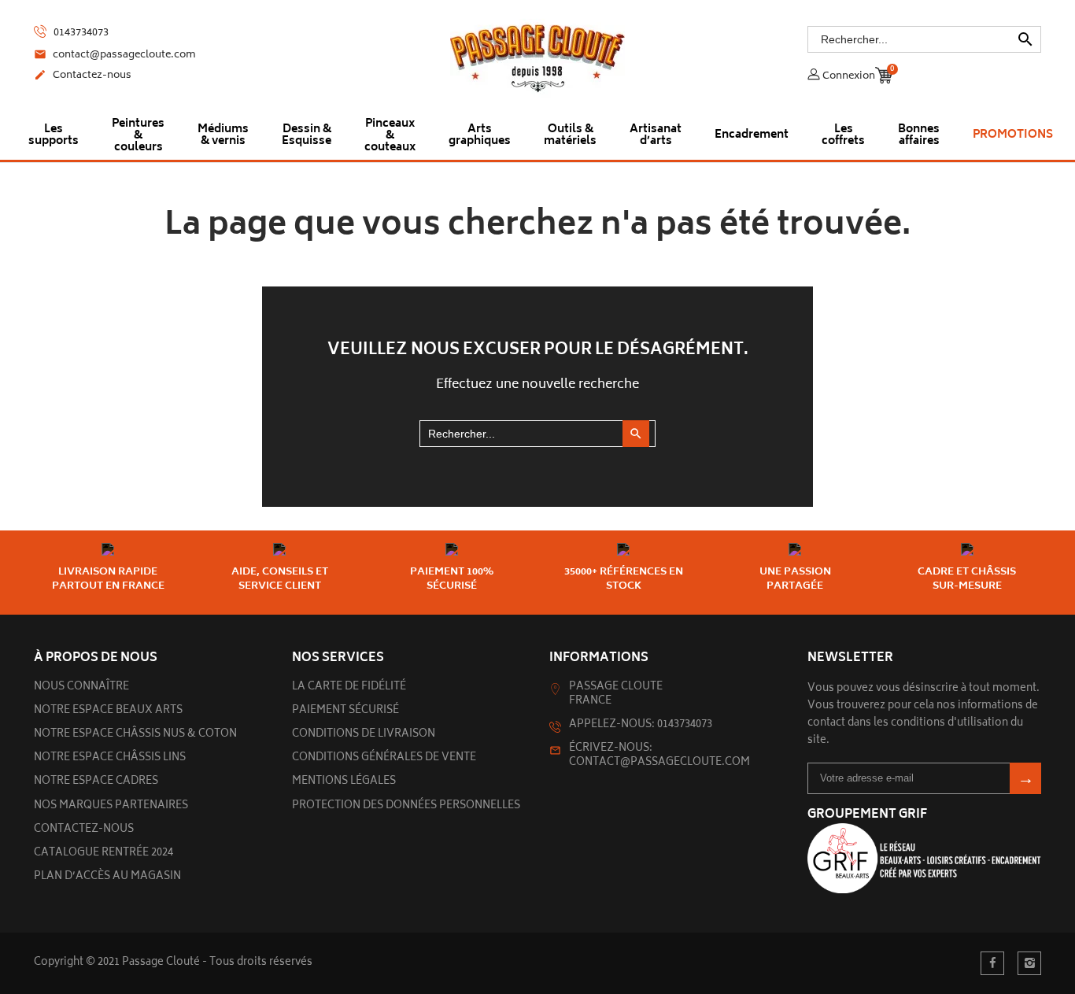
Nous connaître (81, 687)
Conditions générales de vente (384, 758)
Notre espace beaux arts (108, 711)
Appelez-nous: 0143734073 (640, 725)
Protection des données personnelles (406, 806)
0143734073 (80, 33)
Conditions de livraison (363, 735)
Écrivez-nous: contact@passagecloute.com (659, 756)
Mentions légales (344, 782)
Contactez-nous (82, 76)
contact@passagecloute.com (115, 56)
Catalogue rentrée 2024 (103, 853)
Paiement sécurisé (345, 711)
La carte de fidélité (349, 687)
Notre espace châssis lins (110, 758)
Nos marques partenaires (111, 806)
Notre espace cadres (96, 782)
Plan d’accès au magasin (107, 877)
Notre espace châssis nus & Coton (135, 735)
